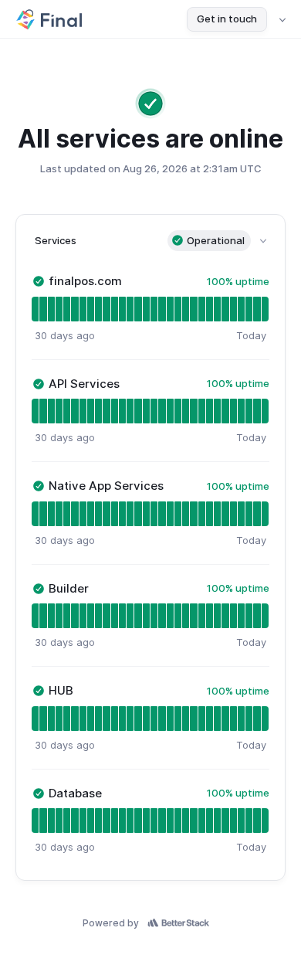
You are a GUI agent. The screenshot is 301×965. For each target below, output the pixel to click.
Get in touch (227, 18)
